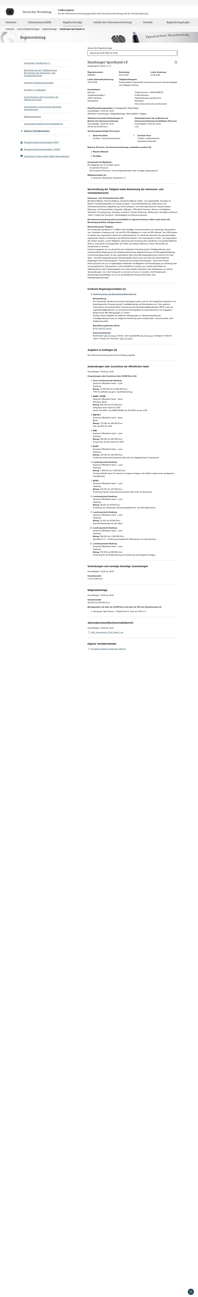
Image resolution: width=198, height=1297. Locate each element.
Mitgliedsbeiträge (32, 117)
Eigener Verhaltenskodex (37, 131)
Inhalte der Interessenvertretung (113, 22)
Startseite (11, 22)
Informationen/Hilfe (39, 22)
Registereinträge (72, 22)
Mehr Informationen (59, 156)
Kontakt (147, 22)
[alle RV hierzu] (105, 328)
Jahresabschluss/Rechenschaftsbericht (43, 124)
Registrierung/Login (178, 22)
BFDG (95, 328)
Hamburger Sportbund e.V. (37, 63)
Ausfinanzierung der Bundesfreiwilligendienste (114, 294)
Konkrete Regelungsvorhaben (39, 83)
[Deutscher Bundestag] (30, 11)
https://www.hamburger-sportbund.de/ (151, 104)
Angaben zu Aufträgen (35, 90)
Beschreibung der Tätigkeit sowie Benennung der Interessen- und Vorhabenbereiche (40, 73)
